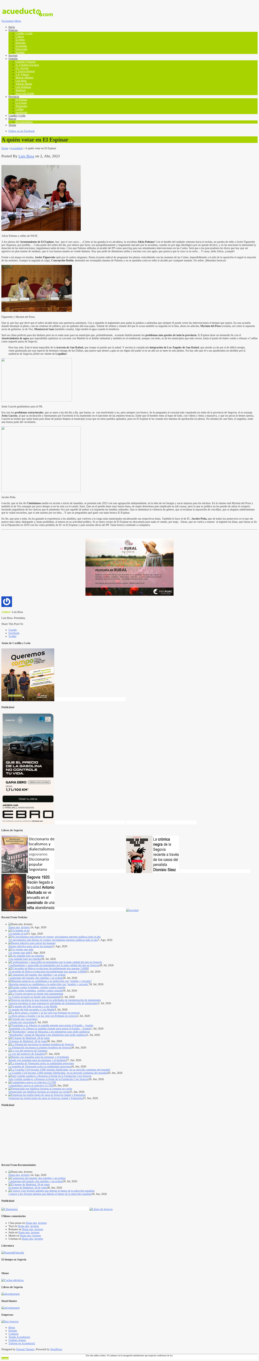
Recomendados (24, 121)
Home (4, 148)
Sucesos (12, 55)
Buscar (12, 118)
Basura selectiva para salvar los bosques (30, 946)
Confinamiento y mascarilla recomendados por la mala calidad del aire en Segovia (53, 965)
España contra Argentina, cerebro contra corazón (35, 990)
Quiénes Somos (17, 1340)
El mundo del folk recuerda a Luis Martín (31, 1009)
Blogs (11, 1327)
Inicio (11, 26)
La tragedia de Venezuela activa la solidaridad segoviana (39, 1066)
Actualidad (16, 148)
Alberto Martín (24, 83)
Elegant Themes (25, 1349)
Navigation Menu (11, 21)
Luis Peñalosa (23, 87)
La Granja (21, 102)
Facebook (13, 633)
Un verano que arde (19, 952)
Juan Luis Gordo (25, 93)
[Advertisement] (107, 1135)
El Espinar (21, 99)
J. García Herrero (25, 71)
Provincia (13, 96)
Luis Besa (21, 80)
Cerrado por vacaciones (21, 1022)
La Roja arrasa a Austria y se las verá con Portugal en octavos (42, 1015)
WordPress (56, 1349)
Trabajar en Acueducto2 (21, 1343)
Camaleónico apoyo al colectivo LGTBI (30, 1085)
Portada (12, 1330)
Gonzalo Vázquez (26, 61)
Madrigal (21, 90)
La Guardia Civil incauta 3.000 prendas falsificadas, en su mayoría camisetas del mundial (57, 1072)
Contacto (13, 1333)
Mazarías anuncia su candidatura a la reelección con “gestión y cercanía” (48, 984)
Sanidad (20, 52)
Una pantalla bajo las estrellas (24, 958)
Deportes (21, 42)
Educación (21, 49)
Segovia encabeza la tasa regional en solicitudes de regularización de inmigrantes (53, 1003)
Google (12, 629)
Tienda (12, 125)
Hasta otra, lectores (19, 927)
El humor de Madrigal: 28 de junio (27, 1041)
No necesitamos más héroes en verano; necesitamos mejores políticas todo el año (53, 939)
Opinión (13, 58)
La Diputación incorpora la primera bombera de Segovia (39, 1047)
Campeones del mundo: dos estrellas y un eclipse (35, 977)
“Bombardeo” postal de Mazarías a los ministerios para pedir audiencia (47, 1034)
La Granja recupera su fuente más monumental (34, 996)
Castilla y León (24, 33)
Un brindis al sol (17, 933)
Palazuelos (21, 106)
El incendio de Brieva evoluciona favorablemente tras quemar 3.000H (47, 971)
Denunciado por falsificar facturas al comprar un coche (38, 1091)
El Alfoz (20, 39)
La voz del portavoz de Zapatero (26, 1053)
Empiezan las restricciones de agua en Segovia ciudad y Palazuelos (45, 1098)
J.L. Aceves (22, 68)
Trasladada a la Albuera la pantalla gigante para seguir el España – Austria (49, 1028)
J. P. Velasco (22, 74)
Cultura (20, 36)
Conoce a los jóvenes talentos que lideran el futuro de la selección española (50, 1193)
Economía (21, 45)
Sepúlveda (21, 112)
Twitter (12, 636)
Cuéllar (20, 109)
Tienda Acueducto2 (19, 1337)
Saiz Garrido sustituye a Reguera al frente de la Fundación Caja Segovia (48, 1079)
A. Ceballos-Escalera (27, 64)
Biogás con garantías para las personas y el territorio (37, 1060)
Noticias (13, 30)
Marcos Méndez (24, 77)
